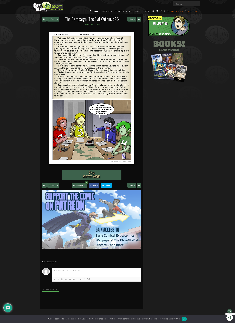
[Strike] (66, 279)
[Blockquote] (77, 279)
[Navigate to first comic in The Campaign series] (44, 19)
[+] (88, 279)
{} (85, 279)
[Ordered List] (70, 279)
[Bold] (54, 279)
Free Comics (176, 11)
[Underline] (62, 279)
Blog (137, 11)
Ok (184, 319)
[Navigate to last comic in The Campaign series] (139, 19)
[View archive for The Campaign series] (91, 175)
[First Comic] (44, 185)
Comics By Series (123, 11)
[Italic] (58, 279)
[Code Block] (81, 279)
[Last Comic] (139, 185)
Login (95, 11)
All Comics (193, 11)
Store (146, 11)
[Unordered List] (73, 279)
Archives (107, 11)
